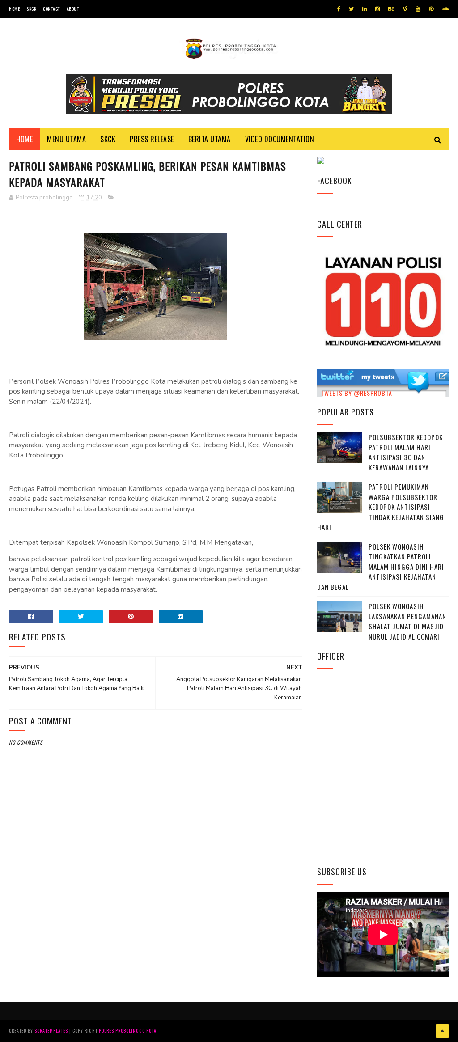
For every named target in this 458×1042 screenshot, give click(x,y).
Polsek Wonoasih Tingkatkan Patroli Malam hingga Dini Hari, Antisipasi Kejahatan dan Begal (381, 567)
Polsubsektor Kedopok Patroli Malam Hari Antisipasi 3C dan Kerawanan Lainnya (406, 452)
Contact (51, 8)
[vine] (405, 9)
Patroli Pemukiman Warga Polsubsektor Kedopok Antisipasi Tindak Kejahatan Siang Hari (380, 507)
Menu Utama (66, 139)
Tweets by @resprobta (356, 393)
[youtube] (418, 9)
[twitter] (351, 9)
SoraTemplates (51, 1030)
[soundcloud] (445, 9)
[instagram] (377, 9)
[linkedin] (364, 9)
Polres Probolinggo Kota (128, 1030)
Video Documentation (279, 139)
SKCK (31, 8)
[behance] (391, 9)
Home (14, 8)
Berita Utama (209, 139)
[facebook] (339, 9)
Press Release (152, 139)
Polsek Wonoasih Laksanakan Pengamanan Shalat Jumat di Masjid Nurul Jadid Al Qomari (407, 621)
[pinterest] (431, 9)
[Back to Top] (442, 1031)
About (73, 8)
